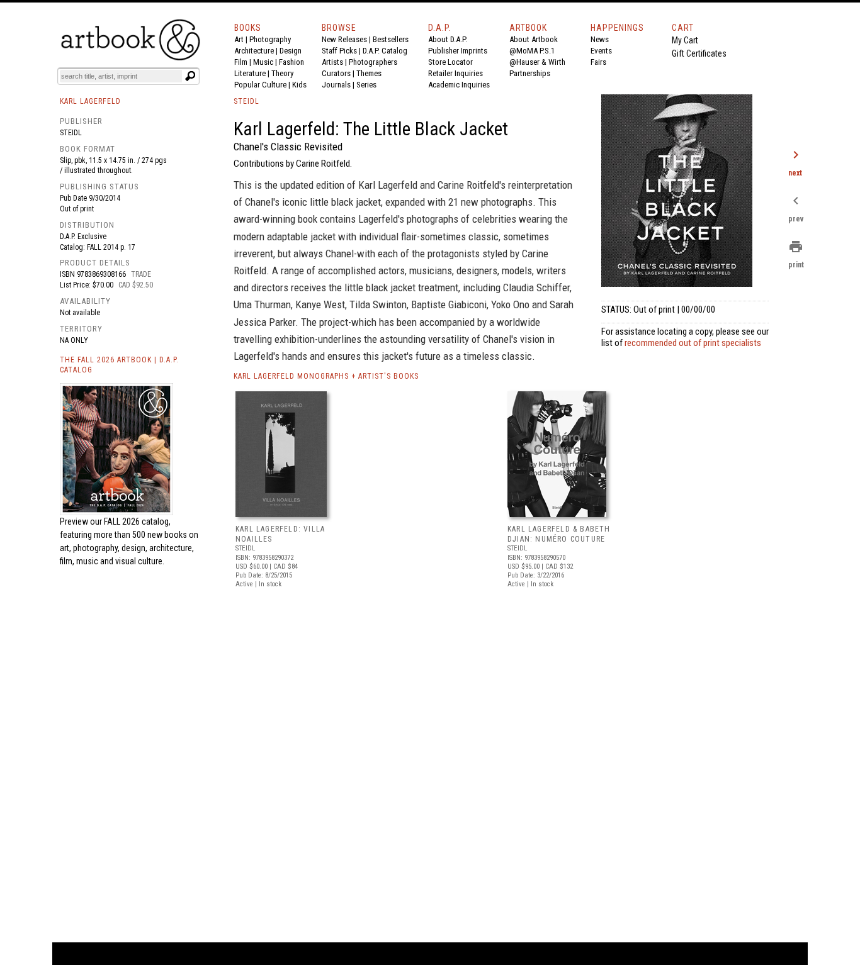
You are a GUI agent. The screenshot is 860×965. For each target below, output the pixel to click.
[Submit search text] (190, 76)
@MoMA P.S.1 (532, 50)
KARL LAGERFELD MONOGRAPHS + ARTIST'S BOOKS (326, 376)
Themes (369, 73)
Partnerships (529, 73)
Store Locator (450, 62)
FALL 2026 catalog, (137, 521)
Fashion (291, 62)
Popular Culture (260, 84)
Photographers (373, 62)
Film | (243, 62)
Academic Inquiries (459, 84)
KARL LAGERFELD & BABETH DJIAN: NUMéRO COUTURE (559, 534)
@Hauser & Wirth (537, 62)
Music (263, 62)
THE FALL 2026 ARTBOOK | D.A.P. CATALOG (119, 365)
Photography (270, 39)
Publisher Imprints (457, 50)
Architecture (254, 50)
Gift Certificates (699, 53)
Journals (336, 84)
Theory (282, 73)
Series (366, 84)
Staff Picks (339, 50)
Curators (336, 73)
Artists (332, 62)
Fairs (598, 62)
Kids (299, 84)
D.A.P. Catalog (385, 50)
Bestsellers (391, 39)
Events (601, 50)
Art (239, 39)
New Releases (344, 39)
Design (291, 50)
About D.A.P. (447, 39)
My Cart (685, 40)
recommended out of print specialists (693, 343)
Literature (250, 73)
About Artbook (533, 39)
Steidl (71, 132)
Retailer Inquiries (455, 73)
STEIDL (246, 101)
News (600, 39)
